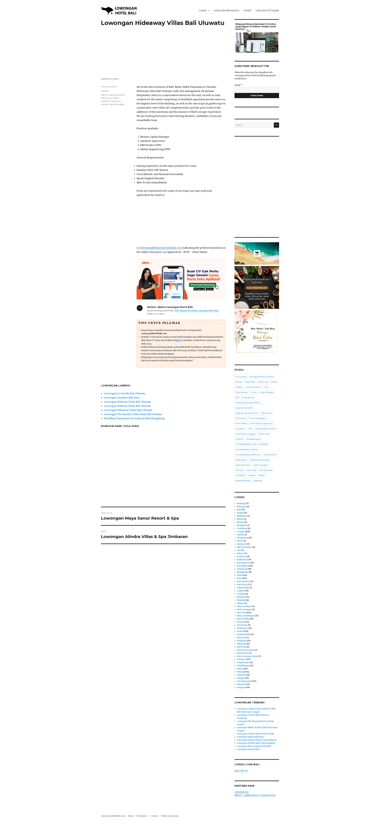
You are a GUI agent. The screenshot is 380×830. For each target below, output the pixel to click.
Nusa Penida (243, 619)
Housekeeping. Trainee (247, 449)
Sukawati (241, 644)
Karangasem (243, 562)
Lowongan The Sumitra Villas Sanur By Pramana (133, 414)
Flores (240, 541)
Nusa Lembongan (245, 615)
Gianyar (241, 544)
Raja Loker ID (241, 770)
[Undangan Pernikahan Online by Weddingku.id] (257, 332)
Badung (241, 503)
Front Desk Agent (257, 418)
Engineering (248, 397)
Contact (154, 816)
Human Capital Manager (112, 104)
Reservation (241, 460)
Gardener (240, 428)
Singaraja (241, 640)
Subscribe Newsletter (226, 10)
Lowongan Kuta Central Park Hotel (254, 746)
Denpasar (242, 538)
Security (240, 470)
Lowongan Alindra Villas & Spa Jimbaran (257, 740)
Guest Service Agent (245, 434)
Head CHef (263, 434)
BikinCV (179, 340)
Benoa (240, 522)
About (131, 816)
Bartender (250, 382)
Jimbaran (241, 559)
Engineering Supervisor (247, 413)
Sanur (240, 631)
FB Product (266, 413)
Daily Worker (242, 392)
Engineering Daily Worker (248, 402)
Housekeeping (253, 439)
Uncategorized (244, 681)
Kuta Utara (242, 584)
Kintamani (242, 569)
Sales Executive (243, 465)
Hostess (239, 439)
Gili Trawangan (244, 547)
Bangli (240, 513)
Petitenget (242, 628)
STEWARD (241, 475)
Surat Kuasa (243, 653)
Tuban (240, 668)
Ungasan (241, 684)
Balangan (241, 506)
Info (239, 550)
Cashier (239, 387)
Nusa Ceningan (244, 606)
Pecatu (240, 622)
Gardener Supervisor (111, 101)
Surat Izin (241, 647)
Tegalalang (242, 662)
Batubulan (242, 516)
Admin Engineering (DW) (113, 95)
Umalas (240, 678)
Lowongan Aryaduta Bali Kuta (121, 397)
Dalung (240, 534)
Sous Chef (251, 470)
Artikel (247, 10)
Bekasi (240, 519)
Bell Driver (263, 382)
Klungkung (242, 572)
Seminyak (242, 634)
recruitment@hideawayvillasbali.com (159, 247)
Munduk (241, 600)
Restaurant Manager (260, 460)
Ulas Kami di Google (267, 10)
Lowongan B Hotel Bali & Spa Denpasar (256, 743)
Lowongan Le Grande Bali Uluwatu (124, 393)
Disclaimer (142, 816)
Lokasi (202, 10)
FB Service (241, 418)
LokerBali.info (241, 792)
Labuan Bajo (243, 587)
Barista (239, 382)
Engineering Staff (244, 408)
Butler (274, 382)
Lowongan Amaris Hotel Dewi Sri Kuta (255, 733)
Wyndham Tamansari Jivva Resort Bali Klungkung (134, 418)
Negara (240, 603)
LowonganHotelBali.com (113, 816)
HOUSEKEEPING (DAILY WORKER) (252, 444)
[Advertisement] (163, 53)
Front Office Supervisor (261, 423)
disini (148, 343)
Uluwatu (105, 91)
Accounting (241, 376)
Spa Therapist (265, 470)
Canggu (241, 531)
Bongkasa (242, 525)
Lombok (241, 594)
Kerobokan (242, 566)
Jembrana (242, 556)
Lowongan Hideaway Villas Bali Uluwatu (128, 410)
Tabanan (241, 659)
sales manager (261, 465)
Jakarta (240, 553)
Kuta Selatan (243, 581)
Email (238, 85)
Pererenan (242, 625)
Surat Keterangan (245, 650)
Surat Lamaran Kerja (247, 656)
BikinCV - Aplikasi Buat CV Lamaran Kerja (255, 795)
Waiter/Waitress (243, 480)
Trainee (252, 475)
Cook (265, 387)
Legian (240, 591)
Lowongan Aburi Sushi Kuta (250, 737)
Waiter (262, 475)
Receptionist (270, 454)
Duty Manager (267, 392)
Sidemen (241, 637)
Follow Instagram (170, 816)
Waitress (258, 480)
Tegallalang (243, 665)
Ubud (239, 672)
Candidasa (242, 528)
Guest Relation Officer (265, 428)
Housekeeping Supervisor (248, 454)
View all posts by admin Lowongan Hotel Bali (196, 310)
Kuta (239, 575)
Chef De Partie (253, 387)
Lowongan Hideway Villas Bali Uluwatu (127, 401)
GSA (250, 428)
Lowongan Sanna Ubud (248, 749)
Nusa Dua (241, 612)
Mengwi (241, 597)
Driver (254, 392)
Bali (239, 509)
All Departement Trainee (261, 376)
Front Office (241, 423)
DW (237, 397)
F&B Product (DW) (110, 98)
